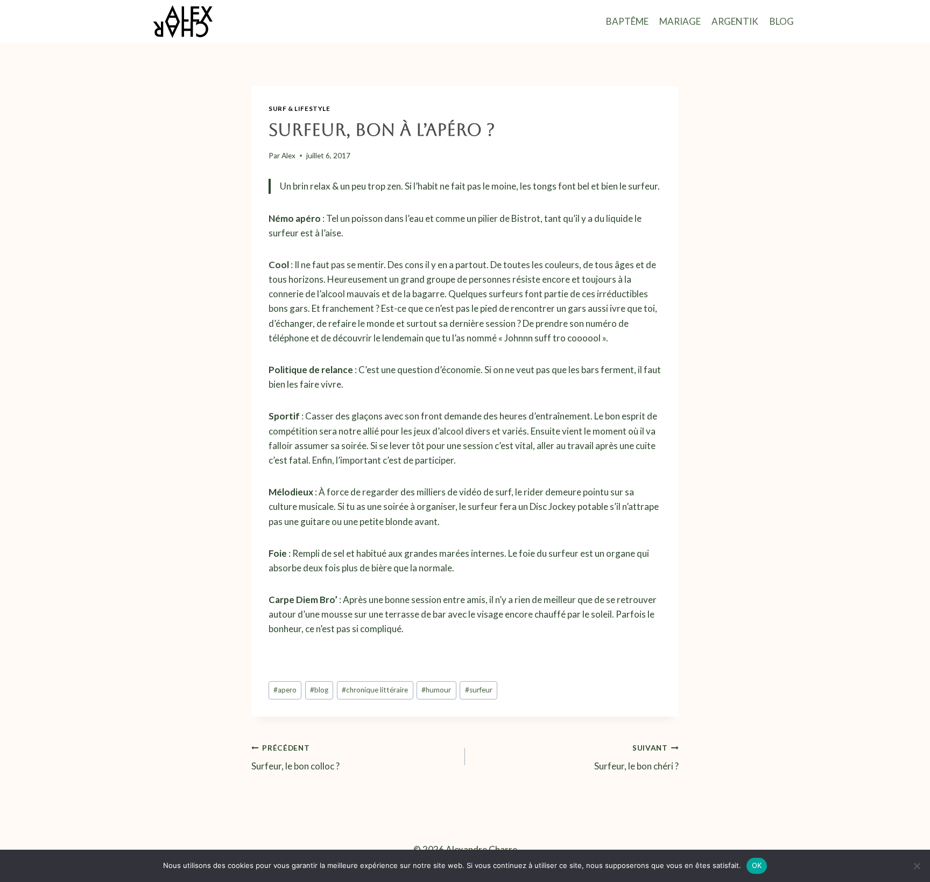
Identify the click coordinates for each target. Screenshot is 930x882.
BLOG (782, 21)
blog (319, 689)
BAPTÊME (627, 21)
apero (285, 689)
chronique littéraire (375, 689)
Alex (288, 155)
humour (436, 689)
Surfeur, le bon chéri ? (636, 758)
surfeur (478, 689)
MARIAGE (680, 21)
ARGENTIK (734, 21)
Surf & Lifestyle (299, 108)
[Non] (916, 865)
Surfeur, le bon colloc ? (295, 758)
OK (757, 865)
